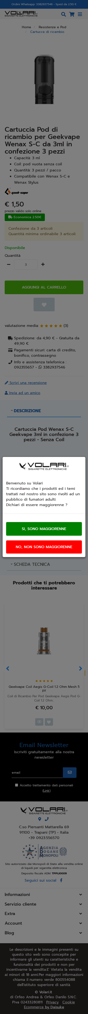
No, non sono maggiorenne (44, 547)
